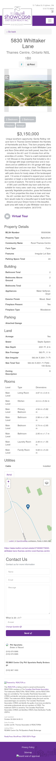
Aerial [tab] (9, 474)
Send (27, 633)
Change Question (13, 626)
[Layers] (47, 482)
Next (49, 90)
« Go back (11, 31)
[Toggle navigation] (50, 21)
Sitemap (28, 752)
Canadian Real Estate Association (37, 689)
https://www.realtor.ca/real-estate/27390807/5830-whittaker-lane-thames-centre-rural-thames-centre (27, 549)
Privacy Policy (28, 747)
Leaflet (11, 541)
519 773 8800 (48, 8)
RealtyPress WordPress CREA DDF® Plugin (20, 736)
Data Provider (9, 722)
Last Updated (9, 717)
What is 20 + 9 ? (13, 617)
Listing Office (8, 728)
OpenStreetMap (22, 541)
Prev (6, 90)
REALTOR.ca (12, 687)
